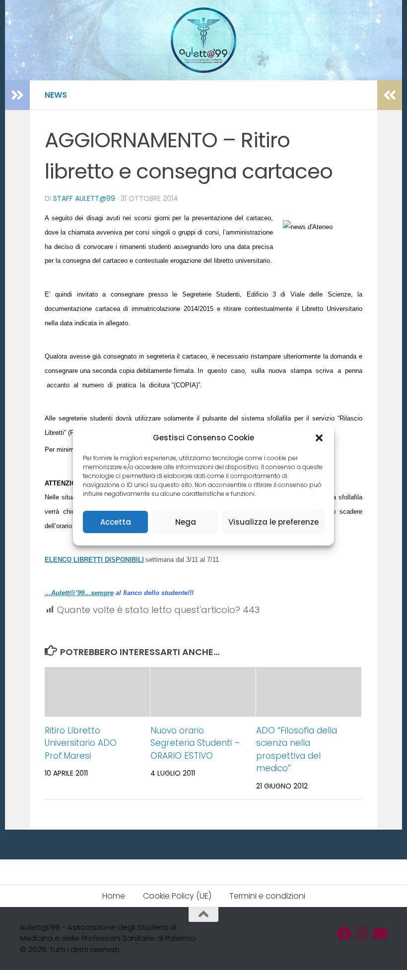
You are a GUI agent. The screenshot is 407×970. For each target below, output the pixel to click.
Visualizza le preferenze (273, 522)
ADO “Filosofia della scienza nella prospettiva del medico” (296, 750)
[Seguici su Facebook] (344, 934)
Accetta (115, 522)
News (56, 95)
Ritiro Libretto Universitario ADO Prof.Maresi (81, 743)
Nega (185, 522)
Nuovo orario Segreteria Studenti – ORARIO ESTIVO (195, 743)
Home (113, 896)
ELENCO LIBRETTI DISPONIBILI (94, 559)
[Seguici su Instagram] (362, 934)
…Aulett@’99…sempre (79, 593)
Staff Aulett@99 (84, 198)
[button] (319, 438)
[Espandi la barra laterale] (17, 95)
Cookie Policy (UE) (177, 896)
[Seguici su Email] (380, 934)
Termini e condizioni (267, 896)
